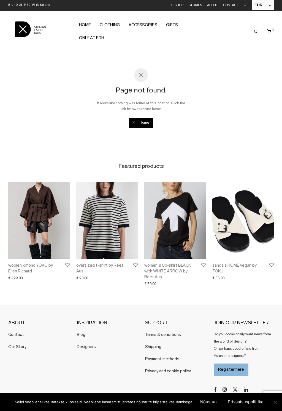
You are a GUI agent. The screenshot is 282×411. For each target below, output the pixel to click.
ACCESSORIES (143, 25)
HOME (85, 25)
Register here (231, 370)
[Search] (256, 32)
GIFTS (172, 25)
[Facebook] (215, 390)
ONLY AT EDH (91, 38)
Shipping (153, 347)
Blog (81, 335)
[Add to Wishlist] (67, 265)
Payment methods (162, 359)
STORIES (195, 5)
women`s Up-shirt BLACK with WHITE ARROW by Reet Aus (167, 271)
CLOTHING (110, 25)
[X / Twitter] (235, 390)
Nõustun (208, 401)
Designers (86, 347)
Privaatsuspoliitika (245, 401)
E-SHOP (177, 5)
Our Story (17, 347)
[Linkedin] (246, 390)
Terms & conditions (163, 335)
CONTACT (230, 5)
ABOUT (212, 5)
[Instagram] (225, 390)
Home (144, 122)
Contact (16, 335)
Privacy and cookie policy (168, 371)
